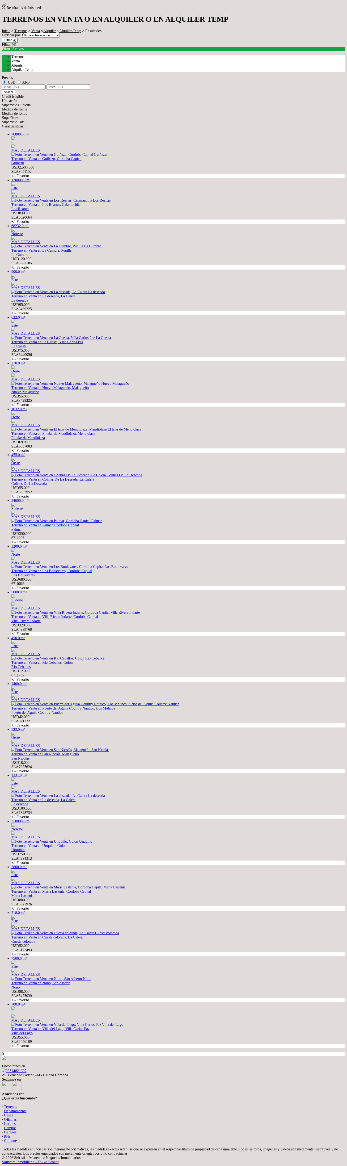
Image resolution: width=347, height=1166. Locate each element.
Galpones (11, 1141)
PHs (7, 1136)
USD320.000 (21, 629)
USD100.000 (21, 812)
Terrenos (20, 31)
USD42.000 (21, 721)
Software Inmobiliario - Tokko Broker (30, 1162)
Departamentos (15, 1111)
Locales (10, 1124)
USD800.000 (21, 904)
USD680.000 (21, 583)
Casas (8, 1115)
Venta (35, 31)
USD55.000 (21, 400)
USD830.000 (21, 217)
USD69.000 (21, 446)
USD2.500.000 (22, 171)
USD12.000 (20, 675)
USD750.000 (21, 858)
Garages (10, 1132)
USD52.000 (21, 950)
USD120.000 (21, 263)
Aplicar (8, 92)
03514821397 (16, 1071)
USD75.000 (21, 354)
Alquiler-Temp (70, 31)
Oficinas (10, 1119)
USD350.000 (21, 538)
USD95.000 (21, 309)
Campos (10, 1128)
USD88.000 (21, 995)
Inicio (6, 31)
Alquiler (49, 31)
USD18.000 (21, 766)
